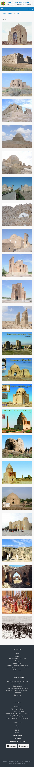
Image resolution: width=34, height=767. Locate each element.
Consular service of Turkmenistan (17, 681)
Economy (17, 656)
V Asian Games (17, 663)
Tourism (17, 661)
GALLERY (10, 13)
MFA (17, 653)
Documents (17, 695)
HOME (4, 13)
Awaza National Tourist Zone (17, 658)
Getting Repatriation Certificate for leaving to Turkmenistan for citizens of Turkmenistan (17, 668)
